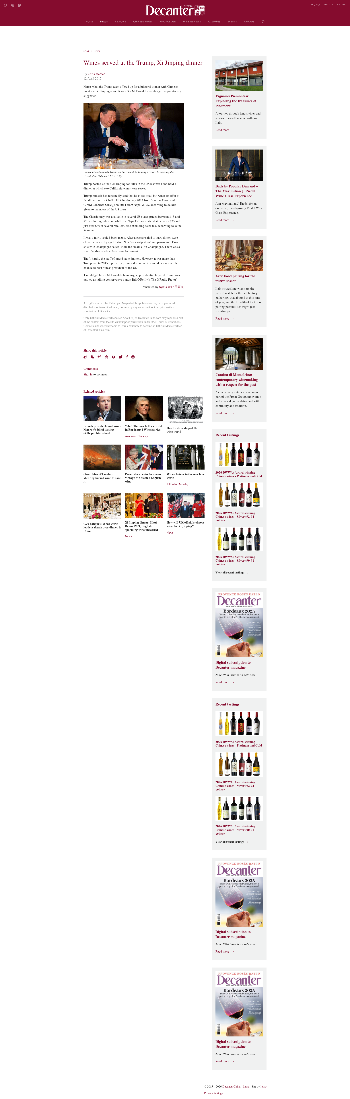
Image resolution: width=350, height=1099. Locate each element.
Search (263, 23)
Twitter (20, 5)
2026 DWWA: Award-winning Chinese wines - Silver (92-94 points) (235, 516)
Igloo (263, 1086)
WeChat (12, 5)
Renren (113, 356)
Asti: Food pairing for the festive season (235, 278)
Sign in (88, 374)
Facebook (127, 356)
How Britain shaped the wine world (182, 430)
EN (312, 4)
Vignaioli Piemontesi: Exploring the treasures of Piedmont (235, 101)
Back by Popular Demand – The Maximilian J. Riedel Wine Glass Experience (236, 191)
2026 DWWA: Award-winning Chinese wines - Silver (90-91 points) (235, 560)
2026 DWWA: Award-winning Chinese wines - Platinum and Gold (238, 474)
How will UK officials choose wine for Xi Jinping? (186, 524)
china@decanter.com (105, 326)
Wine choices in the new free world (186, 476)
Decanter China (175, 10)
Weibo (5, 5)
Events (232, 21)
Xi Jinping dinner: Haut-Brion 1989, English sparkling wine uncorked (141, 526)
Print (133, 356)
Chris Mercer (96, 74)
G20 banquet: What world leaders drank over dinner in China (102, 527)
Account (341, 4)
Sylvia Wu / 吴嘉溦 (171, 287)
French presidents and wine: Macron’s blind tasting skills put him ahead (102, 429)
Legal (246, 1086)
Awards (249, 21)
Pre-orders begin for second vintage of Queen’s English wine (143, 477)
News (104, 21)
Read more (222, 129)
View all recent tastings (229, 572)
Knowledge (168, 21)
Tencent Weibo (99, 356)
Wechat (92, 356)
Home (89, 21)
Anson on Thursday (136, 436)
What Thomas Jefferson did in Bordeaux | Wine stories (143, 428)
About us (328, 4)
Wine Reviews (192, 21)
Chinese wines (143, 21)
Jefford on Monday (178, 484)
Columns (214, 21)
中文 (318, 4)
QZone (106, 356)
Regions (120, 21)
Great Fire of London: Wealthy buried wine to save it (102, 478)
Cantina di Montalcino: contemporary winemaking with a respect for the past (236, 379)
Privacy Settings (213, 1093)
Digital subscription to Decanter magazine (233, 665)
